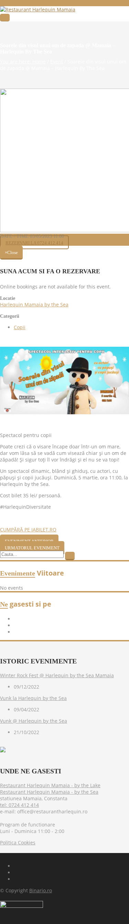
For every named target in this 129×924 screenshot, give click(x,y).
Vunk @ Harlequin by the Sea (33, 721)
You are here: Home (23, 61)
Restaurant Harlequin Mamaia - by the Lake (50, 785)
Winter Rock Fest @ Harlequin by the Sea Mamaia (57, 675)
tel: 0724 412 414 (19, 805)
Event (56, 61)
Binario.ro (40, 890)
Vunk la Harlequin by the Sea (33, 698)
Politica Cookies (17, 842)
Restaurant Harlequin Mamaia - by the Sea (49, 792)
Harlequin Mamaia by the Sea (34, 304)
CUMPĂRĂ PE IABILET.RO (28, 529)
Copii (19, 327)
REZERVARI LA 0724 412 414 (34, 242)
